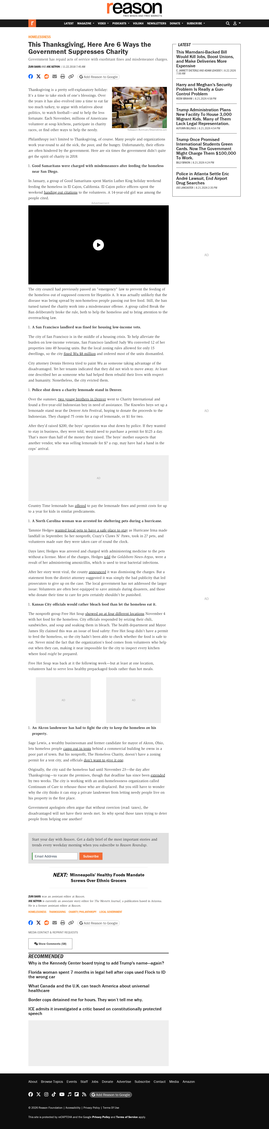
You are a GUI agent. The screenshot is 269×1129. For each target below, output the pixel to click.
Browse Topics (52, 1081)
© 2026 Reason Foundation (45, 1107)
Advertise (124, 1081)
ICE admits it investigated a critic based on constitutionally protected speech (94, 1011)
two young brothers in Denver (82, 399)
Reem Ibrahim (184, 98)
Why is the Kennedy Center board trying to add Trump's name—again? (96, 963)
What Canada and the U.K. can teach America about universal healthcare (88, 988)
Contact (160, 1081)
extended (158, 775)
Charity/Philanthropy (82, 911)
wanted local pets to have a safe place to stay (91, 530)
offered (80, 505)
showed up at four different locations (114, 613)
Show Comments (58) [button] (52, 943)
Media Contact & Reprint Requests (53, 932)
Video (102, 23)
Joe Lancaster (184, 187)
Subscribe (195, 23)
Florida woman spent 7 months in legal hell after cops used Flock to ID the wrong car (96, 974)
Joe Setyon (53, 66)
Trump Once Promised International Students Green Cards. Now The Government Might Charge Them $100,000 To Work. (206, 149)
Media (174, 1081)
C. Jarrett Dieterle (187, 70)
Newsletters (156, 23)
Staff (84, 1081)
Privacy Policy (91, 1107)
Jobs (94, 1081)
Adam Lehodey (213, 70)
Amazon (189, 1081)
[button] (237, 23)
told (107, 557)
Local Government (110, 911)
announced (97, 572)
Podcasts (119, 23)
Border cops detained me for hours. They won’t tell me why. (85, 999)
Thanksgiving (57, 911)
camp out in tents (77, 748)
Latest (69, 23)
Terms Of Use (111, 1107)
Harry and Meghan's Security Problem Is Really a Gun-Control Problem (204, 89)
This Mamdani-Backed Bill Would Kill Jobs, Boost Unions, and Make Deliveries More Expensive (205, 59)
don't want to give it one (103, 760)
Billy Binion (183, 162)
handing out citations (61, 192)
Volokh (138, 23)
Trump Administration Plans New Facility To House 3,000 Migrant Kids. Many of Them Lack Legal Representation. (204, 116)
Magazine (84, 23)
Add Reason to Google (100, 76)
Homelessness (39, 36)
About (32, 1081)
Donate (175, 23)
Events (72, 1081)
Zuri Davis (34, 66)
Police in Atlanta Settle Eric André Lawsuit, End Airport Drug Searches (202, 178)
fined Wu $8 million (80, 353)
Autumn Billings (186, 128)
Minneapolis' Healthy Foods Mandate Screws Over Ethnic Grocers (98, 877)
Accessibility (73, 1107)
